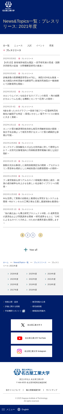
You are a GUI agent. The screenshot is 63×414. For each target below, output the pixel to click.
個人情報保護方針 (33, 390)
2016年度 (33, 290)
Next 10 (40, 235)
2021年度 (52, 279)
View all (33, 249)
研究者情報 (37, 306)
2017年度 (14, 290)
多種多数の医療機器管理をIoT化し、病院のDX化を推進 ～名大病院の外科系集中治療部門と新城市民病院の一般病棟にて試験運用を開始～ (31, 80)
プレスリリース (13, 50)
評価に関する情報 (12, 306)
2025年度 (33, 274)
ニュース (18, 45)
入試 (29, 45)
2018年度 (52, 284)
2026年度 (14, 274)
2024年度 (52, 274)
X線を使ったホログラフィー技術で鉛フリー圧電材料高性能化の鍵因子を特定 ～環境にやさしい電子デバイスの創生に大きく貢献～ (31, 113)
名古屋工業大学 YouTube (35, 338)
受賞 (51, 45)
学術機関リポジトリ (13, 311)
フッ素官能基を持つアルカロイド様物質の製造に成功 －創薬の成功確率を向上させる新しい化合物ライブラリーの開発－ (31, 183)
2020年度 (14, 284)
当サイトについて (13, 390)
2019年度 (33, 284)
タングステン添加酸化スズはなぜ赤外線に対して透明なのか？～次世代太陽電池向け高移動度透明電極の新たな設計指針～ (31, 150)
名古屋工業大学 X (34, 325)
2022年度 (33, 279)
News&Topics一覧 (21, 262)
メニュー (10, 409)
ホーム (6, 262)
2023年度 (14, 279)
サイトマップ (51, 390)
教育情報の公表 (38, 302)
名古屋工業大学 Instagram (35, 351)
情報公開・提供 (11, 302)
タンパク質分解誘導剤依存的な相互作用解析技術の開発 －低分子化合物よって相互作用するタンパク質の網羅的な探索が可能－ (31, 132)
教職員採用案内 (38, 311)
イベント (40, 45)
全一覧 (6, 45)
